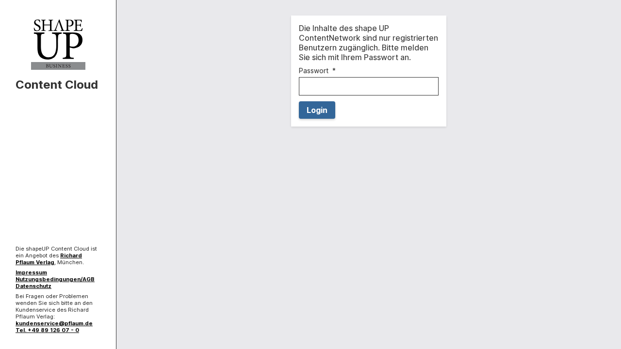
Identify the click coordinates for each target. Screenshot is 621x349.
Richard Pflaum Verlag (49, 259)
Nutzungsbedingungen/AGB (55, 279)
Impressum (31, 272)
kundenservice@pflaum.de (54, 323)
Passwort (313, 71)
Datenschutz (33, 286)
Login (317, 110)
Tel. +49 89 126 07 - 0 (47, 330)
